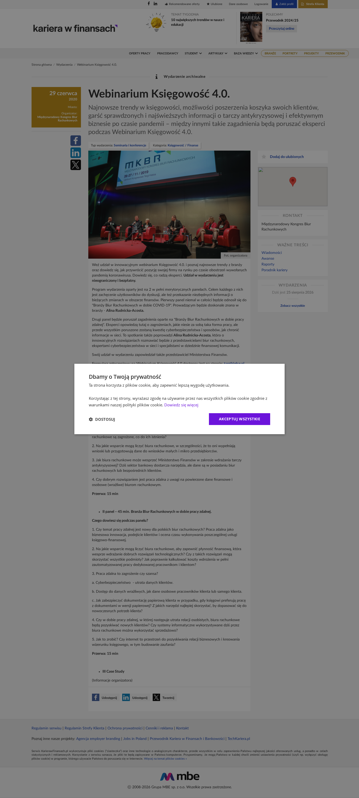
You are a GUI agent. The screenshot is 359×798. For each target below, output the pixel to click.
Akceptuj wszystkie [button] (239, 418)
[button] (102, 419)
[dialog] (179, 399)
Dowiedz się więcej (181, 404)
